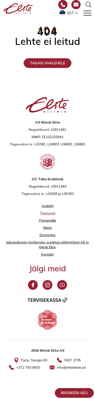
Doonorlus (48, 235)
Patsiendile (47, 220)
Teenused (47, 213)
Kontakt (47, 254)
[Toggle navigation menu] (87, 13)
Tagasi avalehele (47, 63)
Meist (47, 227)
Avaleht (47, 206)
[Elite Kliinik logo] (18, 8)
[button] (69, 13)
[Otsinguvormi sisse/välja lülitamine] (88, 5)
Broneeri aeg (74, 393)
